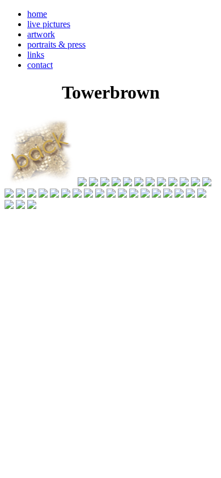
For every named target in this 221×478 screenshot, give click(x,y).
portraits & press (56, 44)
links (35, 54)
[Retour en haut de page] (18, 244)
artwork (41, 34)
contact (40, 65)
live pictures (48, 24)
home (37, 14)
